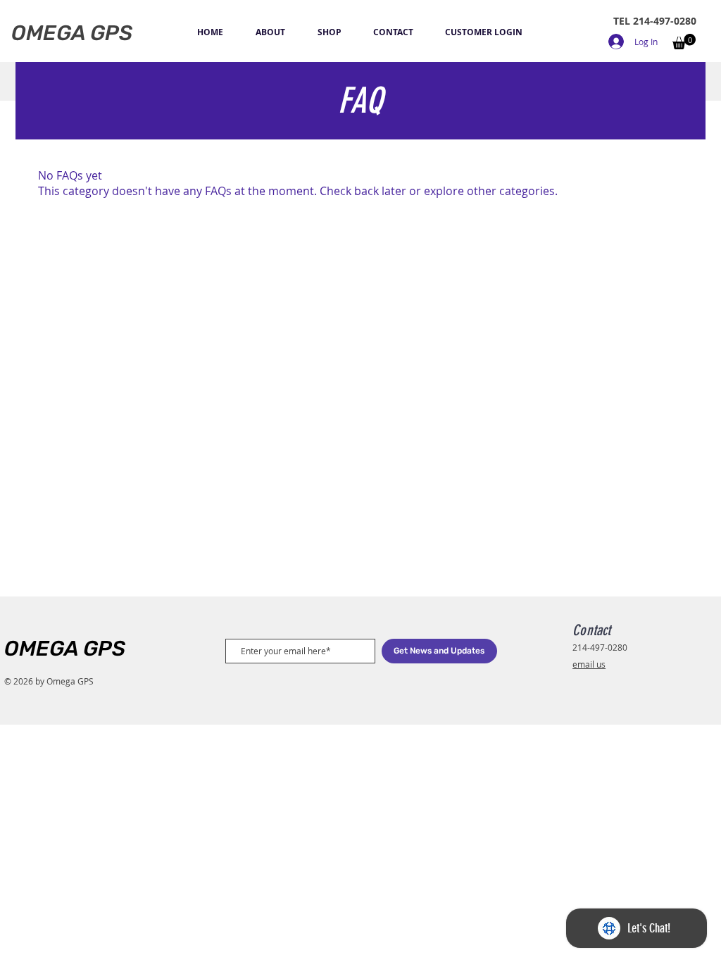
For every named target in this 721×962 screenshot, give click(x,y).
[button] (684, 41)
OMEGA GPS (64, 648)
